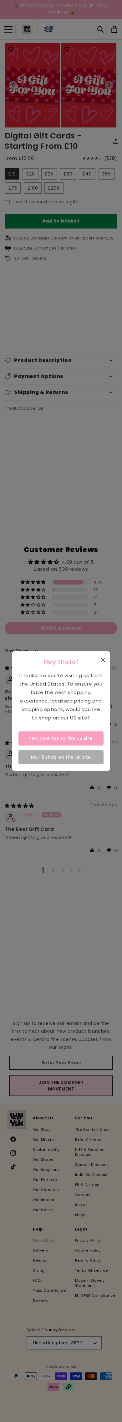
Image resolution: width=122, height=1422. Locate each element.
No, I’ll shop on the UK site (61, 757)
